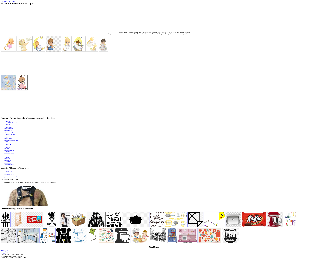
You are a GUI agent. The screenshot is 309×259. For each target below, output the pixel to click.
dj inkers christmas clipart (10, 176)
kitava (5, 145)
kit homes (6, 137)
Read (2, 185)
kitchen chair (7, 158)
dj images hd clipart (9, 174)
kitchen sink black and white (11, 123)
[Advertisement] (154, 18)
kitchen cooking (8, 138)
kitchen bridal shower (9, 134)
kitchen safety (7, 125)
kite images (7, 124)
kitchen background (9, 153)
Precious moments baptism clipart (38, 48)
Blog (2, 1)
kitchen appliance (8, 128)
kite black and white (9, 164)
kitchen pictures (8, 127)
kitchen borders (8, 155)
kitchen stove (7, 163)
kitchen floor (7, 151)
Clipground (8, 254)
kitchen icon (7, 147)
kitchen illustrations (9, 150)
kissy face (6, 148)
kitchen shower (8, 130)
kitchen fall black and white (11, 140)
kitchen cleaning (8, 121)
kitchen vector (7, 144)
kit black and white (9, 133)
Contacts (5, 1)
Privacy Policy (4, 251)
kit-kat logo (7, 161)
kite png (6, 141)
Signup (10, 1)
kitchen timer (7, 135)
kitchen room (7, 160)
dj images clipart (8, 171)
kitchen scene (7, 157)
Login (13, 1)
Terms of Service (5, 250)
